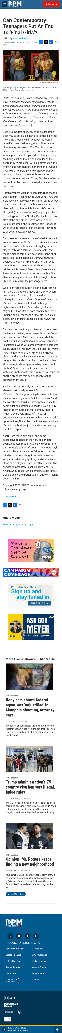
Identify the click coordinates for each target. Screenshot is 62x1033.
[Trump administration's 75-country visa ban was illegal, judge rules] (29, 759)
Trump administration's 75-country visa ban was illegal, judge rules (30, 787)
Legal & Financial (13, 955)
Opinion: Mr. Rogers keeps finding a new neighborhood (30, 862)
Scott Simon (11, 870)
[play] (4, 1029)
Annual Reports (13, 967)
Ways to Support (39, 967)
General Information (15, 949)
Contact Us (37, 980)
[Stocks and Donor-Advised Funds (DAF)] (31, 550)
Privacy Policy (36, 943)
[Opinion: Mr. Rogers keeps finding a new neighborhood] (29, 836)
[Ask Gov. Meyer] (31, 627)
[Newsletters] (31, 595)
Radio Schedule (39, 961)
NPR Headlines (13, 496)
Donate (52, 4)
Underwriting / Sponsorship (12, 980)
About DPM (11, 973)
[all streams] (58, 1029)
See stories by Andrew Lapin (18, 524)
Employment (38, 973)
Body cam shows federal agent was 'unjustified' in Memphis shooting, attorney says (30, 707)
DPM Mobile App (39, 955)
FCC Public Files (13, 961)
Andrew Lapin (20, 38)
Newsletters (37, 949)
